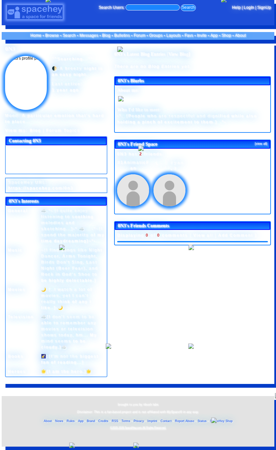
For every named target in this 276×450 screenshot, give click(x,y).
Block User (69, 162)
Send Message (21, 156)
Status (202, 421)
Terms (126, 421)
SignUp (264, 7)
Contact (166, 421)
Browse (52, 35)
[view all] (261, 143)
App (214, 35)
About (240, 35)
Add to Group (20, 169)
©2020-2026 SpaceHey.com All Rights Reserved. (138, 427)
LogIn (249, 7)
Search (188, 7)
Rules (71, 421)
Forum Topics (63, 130)
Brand (91, 421)
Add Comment (235, 235)
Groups (156, 35)
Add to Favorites (74, 149)
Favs (188, 35)
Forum (139, 35)
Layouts (173, 35)
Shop (226, 35)
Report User (70, 169)
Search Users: (112, 7)
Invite (202, 35)
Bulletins (122, 35)
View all (203, 235)
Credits (103, 421)
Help (236, 7)
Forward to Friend (75, 156)
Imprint (152, 421)
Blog (106, 35)
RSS (115, 421)
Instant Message (23, 162)
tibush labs (151, 404)
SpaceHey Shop (221, 421)
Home (35, 35)
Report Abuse (184, 421)
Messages (88, 35)
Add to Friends (21, 149)
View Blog (178, 54)
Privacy (139, 421)
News (59, 421)
